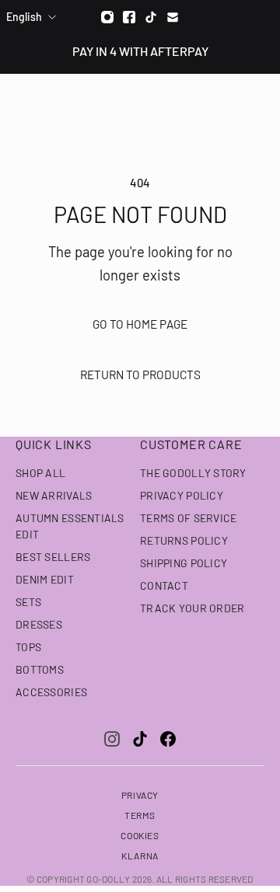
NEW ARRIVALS (54, 495)
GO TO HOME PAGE (140, 324)
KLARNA (140, 855)
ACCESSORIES (51, 692)
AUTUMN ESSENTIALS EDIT (70, 526)
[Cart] (260, 101)
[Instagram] (107, 17)
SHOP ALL (40, 472)
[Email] (173, 17)
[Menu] (21, 101)
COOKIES (140, 835)
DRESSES (39, 624)
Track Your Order (192, 608)
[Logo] (140, 102)
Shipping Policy (183, 563)
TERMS (140, 815)
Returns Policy (184, 540)
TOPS (28, 646)
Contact (164, 585)
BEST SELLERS (53, 556)
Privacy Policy (181, 495)
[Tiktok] (151, 17)
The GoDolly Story (193, 472)
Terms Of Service (188, 517)
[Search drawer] (231, 101)
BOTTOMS (40, 669)
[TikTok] (140, 739)
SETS (28, 601)
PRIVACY (140, 794)
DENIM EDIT (45, 579)
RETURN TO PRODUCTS (140, 375)
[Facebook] (129, 17)
